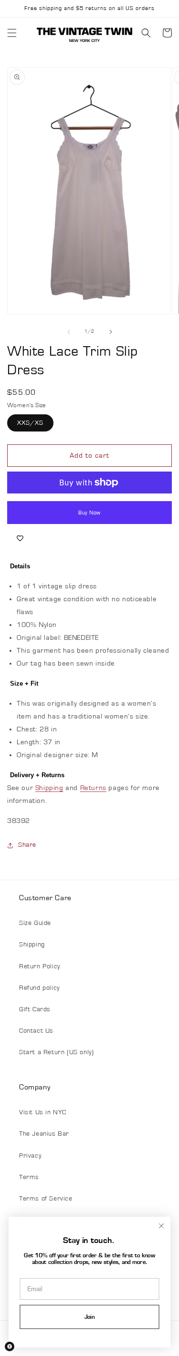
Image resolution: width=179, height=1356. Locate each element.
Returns (93, 787)
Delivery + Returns (37, 775)
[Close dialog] (161, 1225)
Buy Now (89, 512)
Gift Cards (35, 1009)
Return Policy (39, 966)
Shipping (49, 787)
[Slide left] (68, 331)
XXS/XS (30, 423)
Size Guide (35, 923)
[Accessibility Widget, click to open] (9, 1346)
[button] (11, 32)
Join (89, 1317)
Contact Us (36, 1030)
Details (20, 566)
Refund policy (39, 988)
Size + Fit (24, 683)
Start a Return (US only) (56, 1052)
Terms (29, 1177)
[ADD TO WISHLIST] (20, 538)
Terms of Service (46, 1198)
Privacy (30, 1155)
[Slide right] (110, 331)
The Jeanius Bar (44, 1133)
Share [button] (27, 845)
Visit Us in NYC (42, 1112)
